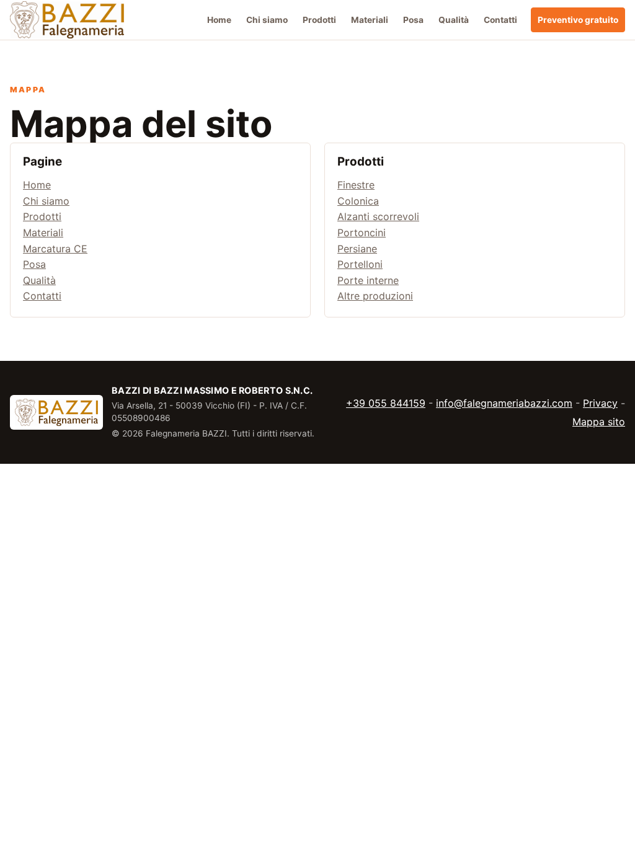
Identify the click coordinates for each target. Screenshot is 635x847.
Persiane (357, 248)
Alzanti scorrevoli (378, 216)
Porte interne (368, 279)
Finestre (356, 185)
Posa (413, 20)
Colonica (358, 200)
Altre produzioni (375, 296)
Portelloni (360, 264)
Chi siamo (267, 20)
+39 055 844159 (385, 403)
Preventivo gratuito (578, 20)
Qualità (453, 20)
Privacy (600, 403)
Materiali (369, 20)
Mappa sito (598, 421)
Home (219, 20)
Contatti (500, 20)
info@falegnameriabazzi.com (504, 403)
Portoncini (361, 232)
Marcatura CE (55, 248)
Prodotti (319, 20)
